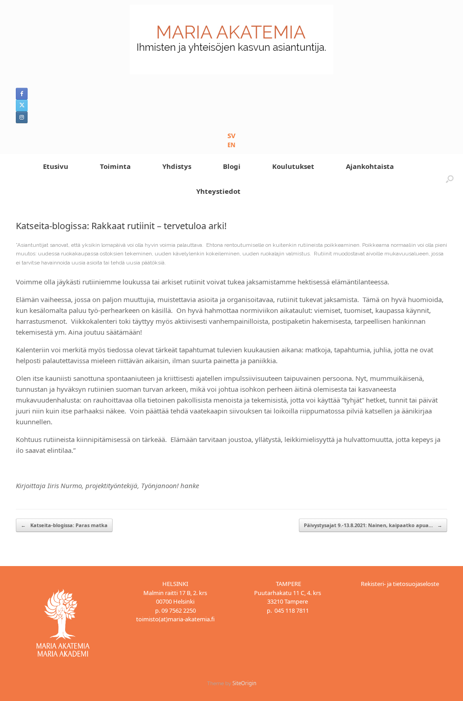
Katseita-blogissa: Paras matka (64, 525)
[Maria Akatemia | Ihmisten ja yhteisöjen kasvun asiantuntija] (231, 39)
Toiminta (115, 166)
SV (231, 135)
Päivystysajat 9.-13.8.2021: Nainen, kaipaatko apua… (373, 525)
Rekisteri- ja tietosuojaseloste (400, 584)
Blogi (232, 166)
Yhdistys (176, 166)
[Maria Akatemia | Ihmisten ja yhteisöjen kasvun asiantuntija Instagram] (22, 117)
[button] (449, 179)
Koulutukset (293, 166)
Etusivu (55, 166)
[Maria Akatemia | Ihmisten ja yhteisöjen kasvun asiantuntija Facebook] (22, 94)
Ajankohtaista (370, 166)
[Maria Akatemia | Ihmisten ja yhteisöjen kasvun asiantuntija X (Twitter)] (22, 105)
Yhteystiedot (218, 191)
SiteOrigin (244, 683)
